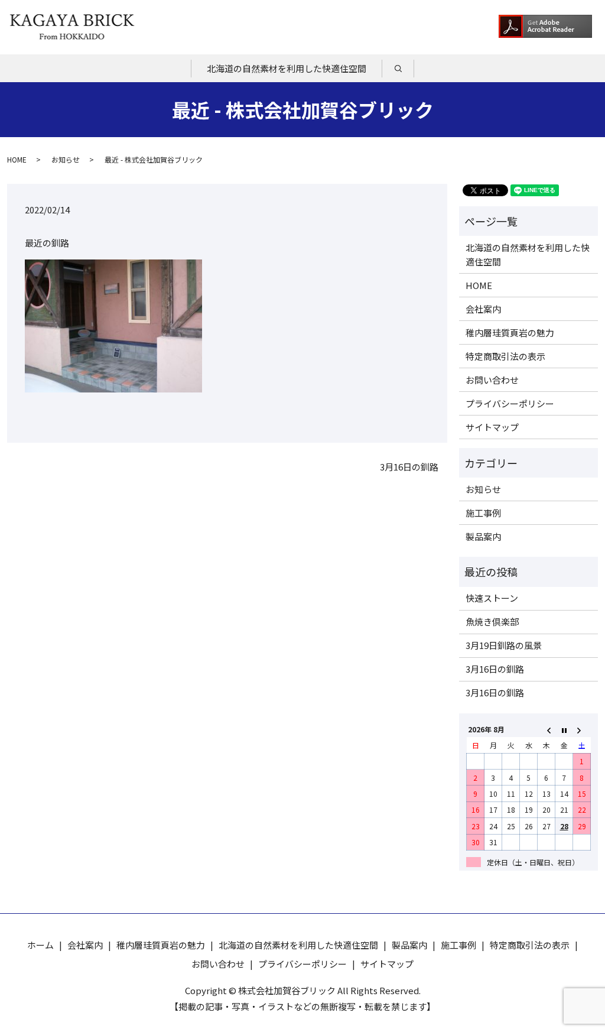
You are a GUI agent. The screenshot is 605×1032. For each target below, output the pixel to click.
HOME (17, 159)
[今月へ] (564, 729)
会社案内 (483, 309)
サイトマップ (492, 427)
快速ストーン (492, 598)
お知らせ (65, 159)
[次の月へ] (582, 729)
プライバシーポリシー (510, 403)
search (406, 69)
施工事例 (483, 513)
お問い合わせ (492, 380)
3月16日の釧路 (409, 466)
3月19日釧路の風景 (504, 645)
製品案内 (483, 536)
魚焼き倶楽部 (492, 621)
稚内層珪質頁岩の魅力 (510, 332)
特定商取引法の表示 (505, 356)
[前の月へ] (546, 729)
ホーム (40, 945)
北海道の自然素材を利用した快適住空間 (286, 68)
